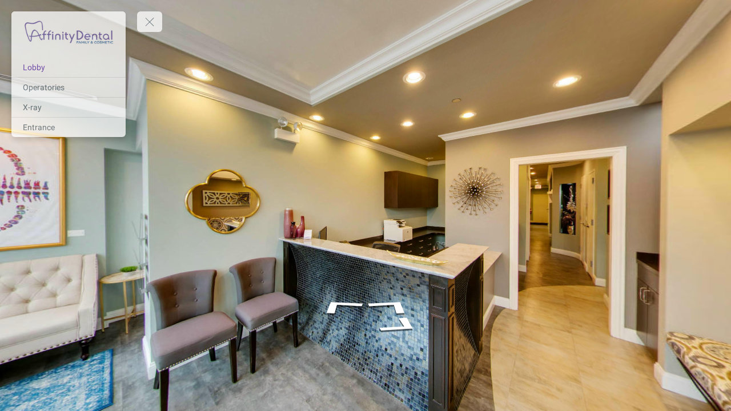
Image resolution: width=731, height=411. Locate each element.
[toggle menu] (149, 21)
